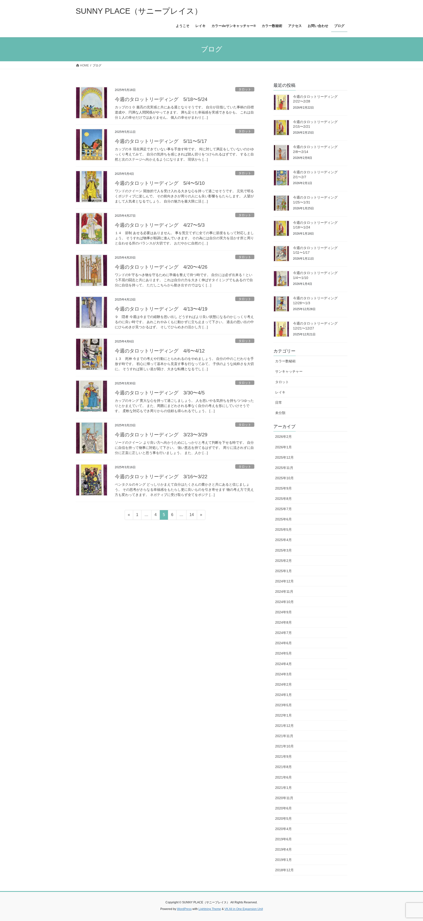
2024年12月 (284, 581)
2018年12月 (284, 870)
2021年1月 (283, 788)
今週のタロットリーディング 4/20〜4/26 (161, 267)
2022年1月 (283, 715)
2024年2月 (283, 684)
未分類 (280, 413)
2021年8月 (283, 767)
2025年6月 (283, 519)
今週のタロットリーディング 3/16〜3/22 (161, 476)
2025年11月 (284, 468)
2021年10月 (284, 746)
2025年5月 (283, 529)
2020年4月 (283, 829)
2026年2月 (283, 437)
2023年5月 (283, 705)
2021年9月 (283, 756)
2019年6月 (283, 839)
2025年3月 (283, 550)
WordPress (184, 909)
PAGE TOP (409, 889)
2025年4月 (283, 540)
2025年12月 (284, 457)
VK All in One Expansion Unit (243, 909)
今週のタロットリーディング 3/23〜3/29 (161, 434)
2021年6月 (283, 777)
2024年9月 (283, 612)
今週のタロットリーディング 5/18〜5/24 (161, 99)
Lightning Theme (210, 909)
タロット (244, 89)
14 (191, 516)
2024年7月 (283, 633)
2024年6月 (283, 643)
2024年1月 (283, 695)
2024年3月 (283, 674)
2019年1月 (283, 860)
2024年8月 (283, 622)
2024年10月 (284, 602)
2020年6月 (283, 808)
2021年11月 (284, 736)
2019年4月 (283, 849)
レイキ (280, 392)
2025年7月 (283, 509)
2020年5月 (283, 818)
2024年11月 (284, 591)
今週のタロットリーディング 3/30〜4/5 (160, 392)
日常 (278, 402)
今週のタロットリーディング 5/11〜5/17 (161, 141)
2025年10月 (284, 478)
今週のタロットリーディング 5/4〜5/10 (160, 183)
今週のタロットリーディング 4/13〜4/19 (161, 309)
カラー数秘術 (285, 361)
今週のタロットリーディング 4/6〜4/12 (160, 350)
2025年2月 (283, 561)
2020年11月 (284, 798)
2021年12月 (284, 726)
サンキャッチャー (289, 371)
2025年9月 (283, 488)
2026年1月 (283, 447)
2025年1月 (283, 571)
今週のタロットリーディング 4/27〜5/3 (160, 225)
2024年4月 (283, 664)
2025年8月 (283, 499)
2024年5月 (283, 653)
